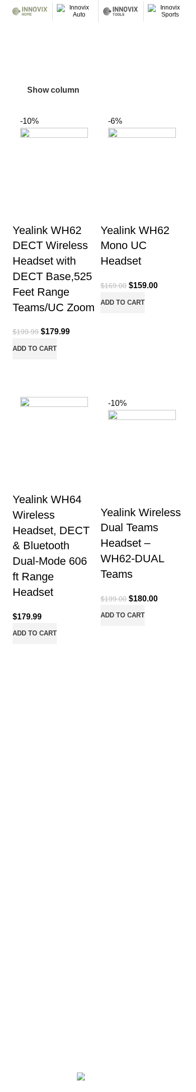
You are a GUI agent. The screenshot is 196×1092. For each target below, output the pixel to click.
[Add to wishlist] (32, 208)
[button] (35, 348)
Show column (53, 90)
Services (18, 742)
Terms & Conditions (36, 995)
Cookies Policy (28, 961)
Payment (19, 882)
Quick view (52, 371)
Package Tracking (33, 916)
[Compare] (25, 371)
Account (18, 803)
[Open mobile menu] (12, 33)
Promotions (23, 820)
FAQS (14, 759)
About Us (19, 725)
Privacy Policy (27, 978)
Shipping (19, 899)
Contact (17, 837)
